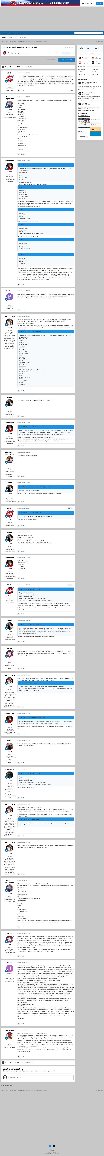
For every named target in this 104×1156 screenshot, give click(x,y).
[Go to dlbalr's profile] (4, 53)
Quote (22, 90)
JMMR (9, 397)
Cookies (52, 1150)
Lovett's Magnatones (9, 98)
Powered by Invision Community (52, 1153)
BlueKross (9, 291)
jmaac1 (9, 962)
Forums (3, 37)
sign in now (38, 1071)
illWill (9, 740)
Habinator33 (9, 1030)
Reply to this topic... (17, 1077)
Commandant (9, 161)
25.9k (10, 175)
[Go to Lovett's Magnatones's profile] (9, 104)
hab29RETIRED (9, 316)
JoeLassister (9, 769)
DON (96, 57)
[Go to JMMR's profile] (9, 402)
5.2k (10, 662)
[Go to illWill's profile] (9, 746)
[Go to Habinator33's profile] (9, 1036)
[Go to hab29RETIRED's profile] (9, 322)
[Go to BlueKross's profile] (9, 296)
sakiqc (9, 648)
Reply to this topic (67, 59)
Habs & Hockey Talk (23, 53)
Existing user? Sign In (87, 3)
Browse (5, 33)
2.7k (10, 305)
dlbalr (10, 52)
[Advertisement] (52, 18)
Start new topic (52, 59)
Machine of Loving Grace (9, 453)
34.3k (10, 87)
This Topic (94, 33)
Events (10, 37)
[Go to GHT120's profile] (93, 62)
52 (10, 976)
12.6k (10, 783)
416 (10, 1044)
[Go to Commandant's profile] (9, 166)
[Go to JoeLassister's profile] (9, 775)
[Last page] (22, 67)
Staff (16, 37)
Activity (11, 33)
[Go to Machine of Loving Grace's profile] (9, 459)
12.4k (10, 411)
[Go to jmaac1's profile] (9, 968)
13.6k (10, 330)
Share (58, 53)
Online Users (23, 37)
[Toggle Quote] (20, 165)
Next (18, 66)
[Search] (101, 33)
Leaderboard (19, 33)
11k (10, 468)
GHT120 (97, 62)
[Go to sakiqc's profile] (9, 654)
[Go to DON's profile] (93, 58)
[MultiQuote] (18, 90)
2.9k (10, 754)
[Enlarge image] (36, 519)
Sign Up (99, 3)
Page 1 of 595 (29, 66)
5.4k (10, 112)
